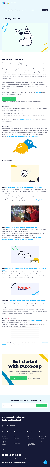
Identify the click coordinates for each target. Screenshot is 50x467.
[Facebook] (3, 455)
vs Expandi (29, 441)
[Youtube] (20, 455)
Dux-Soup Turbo (38, 200)
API (3, 449)
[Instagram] (16, 455)
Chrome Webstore (36, 320)
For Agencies (5, 438)
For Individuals (42, 436)
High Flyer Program (4, 441)
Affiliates (4, 444)
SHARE (45, 10)
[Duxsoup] (13, 425)
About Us (4, 458)
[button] (45, 2)
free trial (38, 92)
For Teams (41, 438)
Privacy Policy (13, 458)
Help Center (17, 443)
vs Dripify (29, 436)
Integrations (5, 447)
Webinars (16, 438)
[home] (21, 2)
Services (4, 436)
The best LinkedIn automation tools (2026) (31, 444)
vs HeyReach (30, 438)
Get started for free (9, 99)
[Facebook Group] (6, 455)
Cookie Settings (24, 458)
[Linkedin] (10, 455)
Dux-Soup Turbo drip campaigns (25, 119)
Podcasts (16, 441)
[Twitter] (13, 455)
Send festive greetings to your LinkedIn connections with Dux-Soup (22, 227)
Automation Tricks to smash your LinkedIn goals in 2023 (23, 136)
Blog (15, 436)
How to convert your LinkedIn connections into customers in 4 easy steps (23, 187)
